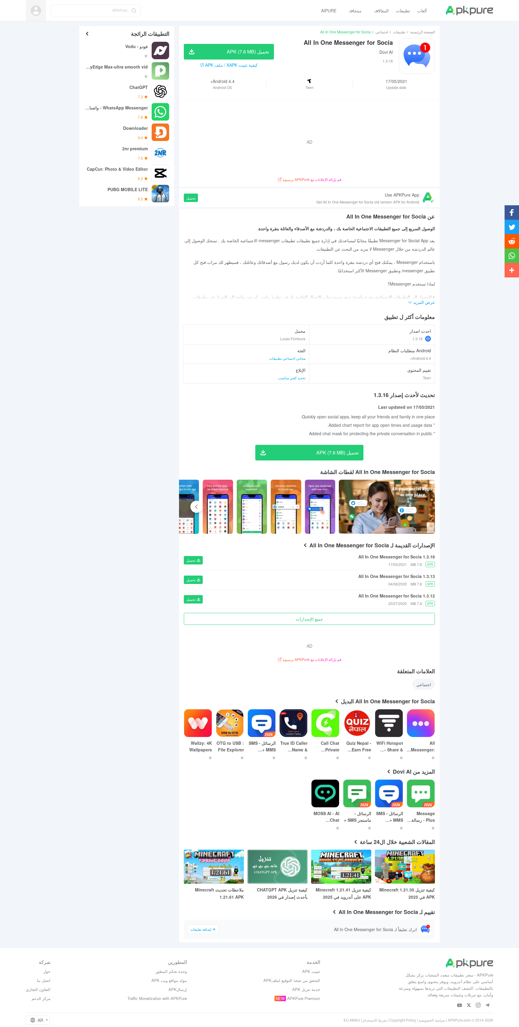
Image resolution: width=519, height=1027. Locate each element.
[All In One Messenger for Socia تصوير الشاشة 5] (183, 507)
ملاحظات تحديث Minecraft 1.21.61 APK (219, 893)
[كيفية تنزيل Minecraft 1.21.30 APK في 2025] (405, 867)
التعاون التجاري (38, 989)
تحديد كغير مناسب (291, 377)
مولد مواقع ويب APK (169, 980)
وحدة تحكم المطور (171, 971)
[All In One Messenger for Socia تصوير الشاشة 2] (286, 507)
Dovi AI (386, 52)
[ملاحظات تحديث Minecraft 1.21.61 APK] (214, 867)
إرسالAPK (177, 989)
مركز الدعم (41, 998)
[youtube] (459, 1005)
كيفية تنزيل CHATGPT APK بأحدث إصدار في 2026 (282, 893)
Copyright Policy (402, 1019)
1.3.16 (417, 338)
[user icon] (36, 10)
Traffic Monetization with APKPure (157, 998)
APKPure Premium (303, 998)
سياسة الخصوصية (432, 1019)
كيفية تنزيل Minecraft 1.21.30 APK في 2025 (407, 893)
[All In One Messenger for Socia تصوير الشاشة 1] (320, 507)
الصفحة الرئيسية (422, 31)
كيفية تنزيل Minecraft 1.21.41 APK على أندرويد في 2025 (343, 893)
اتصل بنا (43, 980)
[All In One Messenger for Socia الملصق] (387, 507)
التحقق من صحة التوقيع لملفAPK (291, 980)
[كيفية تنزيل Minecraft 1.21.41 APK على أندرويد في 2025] (341, 867)
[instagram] (478, 1005)
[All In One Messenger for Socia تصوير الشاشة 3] (252, 507)
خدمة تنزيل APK (306, 989)
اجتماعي (381, 31)
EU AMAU (352, 1019)
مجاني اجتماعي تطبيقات (287, 358)
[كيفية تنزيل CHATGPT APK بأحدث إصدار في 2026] (277, 867)
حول (46, 971)
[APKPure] (469, 10)
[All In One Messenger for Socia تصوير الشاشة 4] (218, 507)
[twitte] (469, 1005)
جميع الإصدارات (309, 619)
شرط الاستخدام (375, 1019)
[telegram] (487, 1005)
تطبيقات (399, 31)
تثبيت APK (311, 971)
